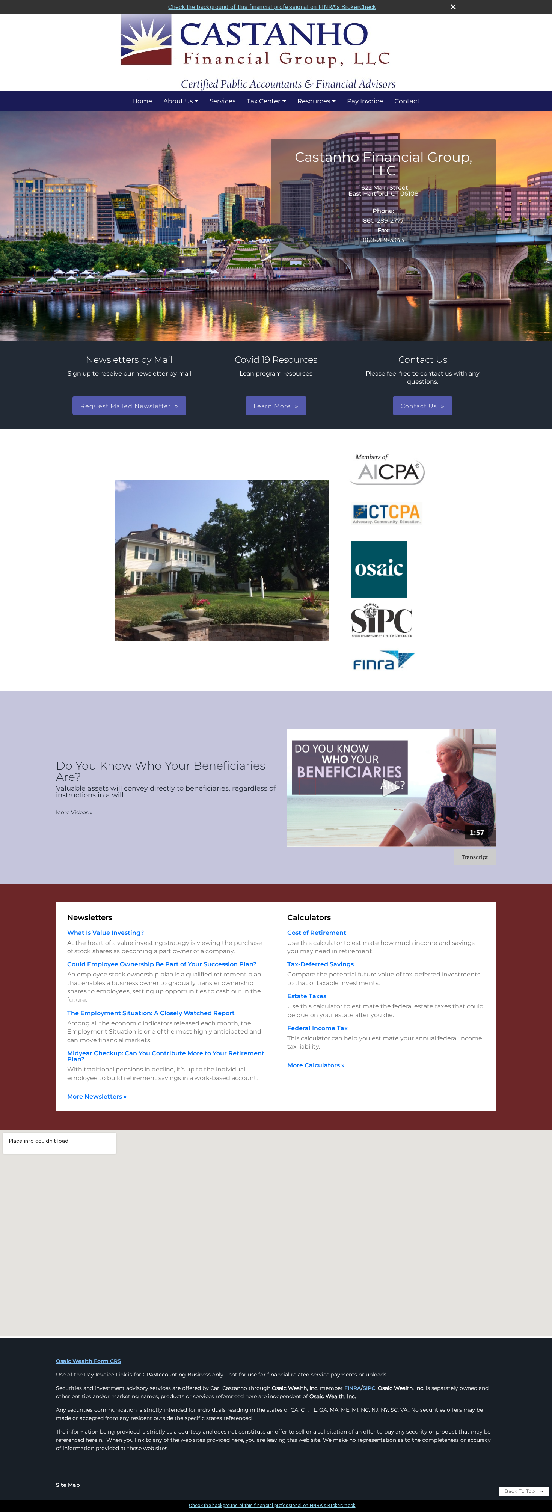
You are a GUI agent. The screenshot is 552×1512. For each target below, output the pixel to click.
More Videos (74, 812)
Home (142, 101)
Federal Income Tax (317, 1028)
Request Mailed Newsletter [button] (125, 406)
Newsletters (89, 917)
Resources (313, 101)
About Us (178, 101)
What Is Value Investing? (105, 932)
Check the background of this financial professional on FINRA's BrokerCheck (272, 7)
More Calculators (316, 1065)
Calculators (309, 917)
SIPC (369, 1388)
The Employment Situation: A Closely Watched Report (151, 1013)
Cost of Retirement (316, 932)
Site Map (68, 1485)
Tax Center (264, 101)
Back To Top (521, 1491)
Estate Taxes (306, 996)
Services (222, 101)
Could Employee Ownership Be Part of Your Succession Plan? (161, 964)
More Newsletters (97, 1096)
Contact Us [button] (419, 406)
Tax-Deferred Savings (320, 964)
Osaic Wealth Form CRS (88, 1361)
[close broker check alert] (453, 7)
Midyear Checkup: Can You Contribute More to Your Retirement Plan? (165, 1056)
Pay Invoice (365, 101)
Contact (407, 101)
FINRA (352, 1388)
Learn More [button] (272, 406)
